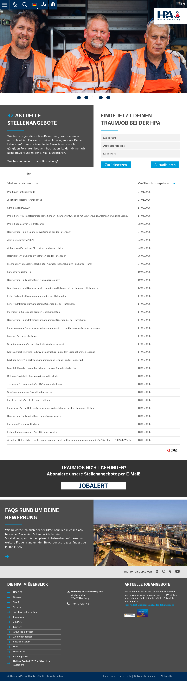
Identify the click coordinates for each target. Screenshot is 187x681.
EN (183, 4)
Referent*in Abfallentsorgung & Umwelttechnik (32, 376)
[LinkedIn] (155, 572)
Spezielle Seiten (21, 641)
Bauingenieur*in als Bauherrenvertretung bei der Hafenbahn (39, 232)
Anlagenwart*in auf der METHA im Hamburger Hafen (35, 248)
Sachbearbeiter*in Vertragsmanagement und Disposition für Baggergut (45, 360)
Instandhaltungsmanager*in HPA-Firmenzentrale (33, 432)
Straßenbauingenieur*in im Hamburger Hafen (31, 392)
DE (176, 4)
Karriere (17, 627)
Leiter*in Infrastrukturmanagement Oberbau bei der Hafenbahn (41, 304)
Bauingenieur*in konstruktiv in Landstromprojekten (34, 416)
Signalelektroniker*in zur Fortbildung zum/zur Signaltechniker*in (41, 368)
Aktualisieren (165, 165)
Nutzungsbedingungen (146, 676)
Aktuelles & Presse (23, 631)
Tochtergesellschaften (25, 612)
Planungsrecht (20, 656)
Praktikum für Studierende (21, 192)
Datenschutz (124, 676)
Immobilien (19, 617)
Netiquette (166, 676)
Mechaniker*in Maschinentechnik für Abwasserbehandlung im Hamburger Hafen (49, 264)
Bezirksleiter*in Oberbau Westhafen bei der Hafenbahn (36, 256)
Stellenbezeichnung (20, 183)
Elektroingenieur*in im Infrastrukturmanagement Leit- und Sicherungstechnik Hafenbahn (54, 328)
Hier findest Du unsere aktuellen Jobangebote (149, 605)
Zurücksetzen (116, 165)
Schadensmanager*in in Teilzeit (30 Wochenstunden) (35, 344)
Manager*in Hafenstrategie (22, 336)
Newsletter (19, 651)
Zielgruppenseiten (22, 636)
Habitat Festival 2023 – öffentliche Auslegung (31, 663)
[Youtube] (176, 573)
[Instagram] (162, 572)
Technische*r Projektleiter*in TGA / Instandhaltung (34, 384)
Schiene (17, 607)
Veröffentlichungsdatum (154, 183)
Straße (16, 602)
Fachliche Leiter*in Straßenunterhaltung (28, 400)
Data (15, 646)
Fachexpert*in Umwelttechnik (23, 424)
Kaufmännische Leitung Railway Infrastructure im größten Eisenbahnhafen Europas (51, 352)
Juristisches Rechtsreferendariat (24, 200)
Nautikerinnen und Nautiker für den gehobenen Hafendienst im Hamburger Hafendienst (53, 288)
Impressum (109, 676)
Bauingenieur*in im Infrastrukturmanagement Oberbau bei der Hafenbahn (46, 320)
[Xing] (168, 572)
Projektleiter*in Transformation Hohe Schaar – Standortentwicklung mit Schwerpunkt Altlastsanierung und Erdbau (67, 216)
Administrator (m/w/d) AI (20, 240)
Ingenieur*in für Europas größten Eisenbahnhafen (33, 312)
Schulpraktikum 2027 (18, 208)
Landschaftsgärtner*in (19, 272)
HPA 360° (18, 592)
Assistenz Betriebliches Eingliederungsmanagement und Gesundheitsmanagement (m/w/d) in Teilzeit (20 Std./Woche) (69, 440)
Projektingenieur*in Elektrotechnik (25, 224)
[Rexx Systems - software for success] (172, 450)
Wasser (17, 597)
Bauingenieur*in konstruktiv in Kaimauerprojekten (33, 280)
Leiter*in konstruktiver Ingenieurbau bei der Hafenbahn (36, 296)
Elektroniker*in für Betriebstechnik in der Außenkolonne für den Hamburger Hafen (50, 408)
